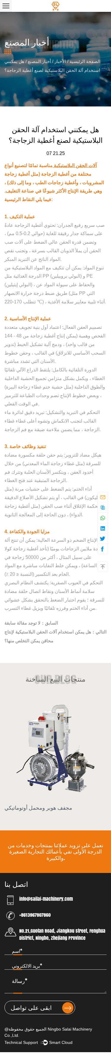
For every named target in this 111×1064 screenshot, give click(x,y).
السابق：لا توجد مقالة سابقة (31, 622)
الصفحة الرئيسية (85, 61)
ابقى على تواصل (32, 1007)
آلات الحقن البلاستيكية (75, 165)
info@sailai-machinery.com (46, 898)
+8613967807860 (35, 914)
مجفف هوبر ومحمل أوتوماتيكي (38, 807)
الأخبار (60, 61)
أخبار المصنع (39, 61)
